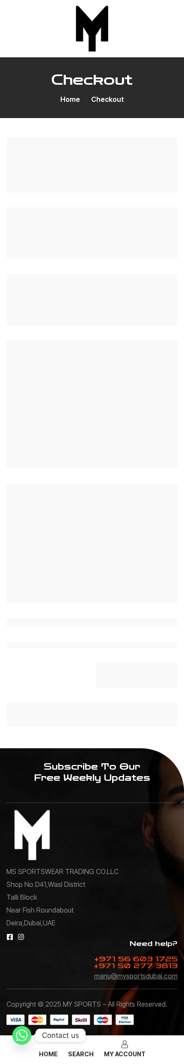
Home (70, 99)
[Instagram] (21, 937)
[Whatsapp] (21, 1035)
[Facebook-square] (9, 937)
